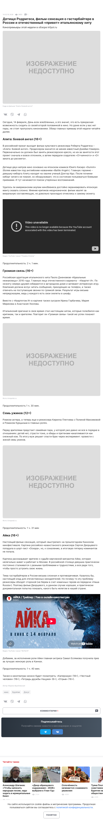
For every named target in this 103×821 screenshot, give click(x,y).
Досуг (26, 692)
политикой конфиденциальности (74, 807)
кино (6, 692)
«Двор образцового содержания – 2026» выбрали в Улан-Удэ (43, 788)
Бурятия (16, 692)
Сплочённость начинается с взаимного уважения (75, 788)
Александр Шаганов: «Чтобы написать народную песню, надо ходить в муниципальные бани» (16, 790)
